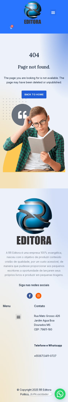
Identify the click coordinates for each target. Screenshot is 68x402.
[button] (53, 12)
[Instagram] (38, 296)
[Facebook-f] (30, 296)
